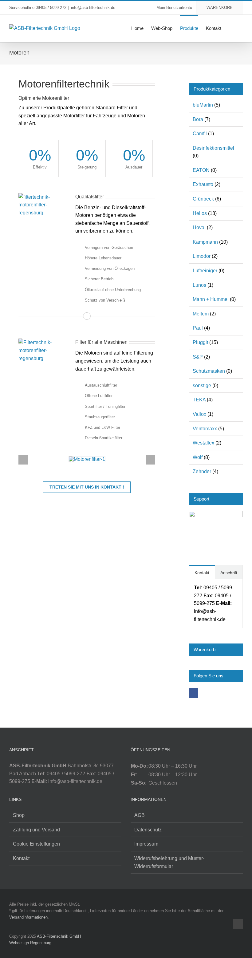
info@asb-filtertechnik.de (93, 7)
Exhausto (203, 184)
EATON (201, 170)
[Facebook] (193, 693)
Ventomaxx (205, 428)
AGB (139, 815)
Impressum (146, 843)
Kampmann (205, 242)
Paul (198, 328)
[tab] (202, 572)
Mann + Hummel (211, 299)
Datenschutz (148, 829)
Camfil (200, 133)
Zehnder (202, 471)
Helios (200, 213)
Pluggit (200, 342)
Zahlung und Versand (36, 829)
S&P (198, 356)
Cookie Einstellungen (36, 843)
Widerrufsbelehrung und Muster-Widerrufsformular (169, 862)
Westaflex (203, 442)
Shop (19, 815)
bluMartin (203, 105)
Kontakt (21, 858)
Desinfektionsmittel (213, 148)
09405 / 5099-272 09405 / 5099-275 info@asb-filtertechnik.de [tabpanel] (214, 603)
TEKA (199, 399)
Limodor (202, 256)
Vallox (199, 414)
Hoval (199, 227)
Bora (198, 119)
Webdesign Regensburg (30, 942)
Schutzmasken (209, 371)
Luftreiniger (205, 270)
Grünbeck (203, 198)
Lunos (199, 285)
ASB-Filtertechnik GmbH (59, 936)
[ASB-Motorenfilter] (87, 459)
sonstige (202, 385)
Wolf (198, 457)
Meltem (201, 313)
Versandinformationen (28, 917)
